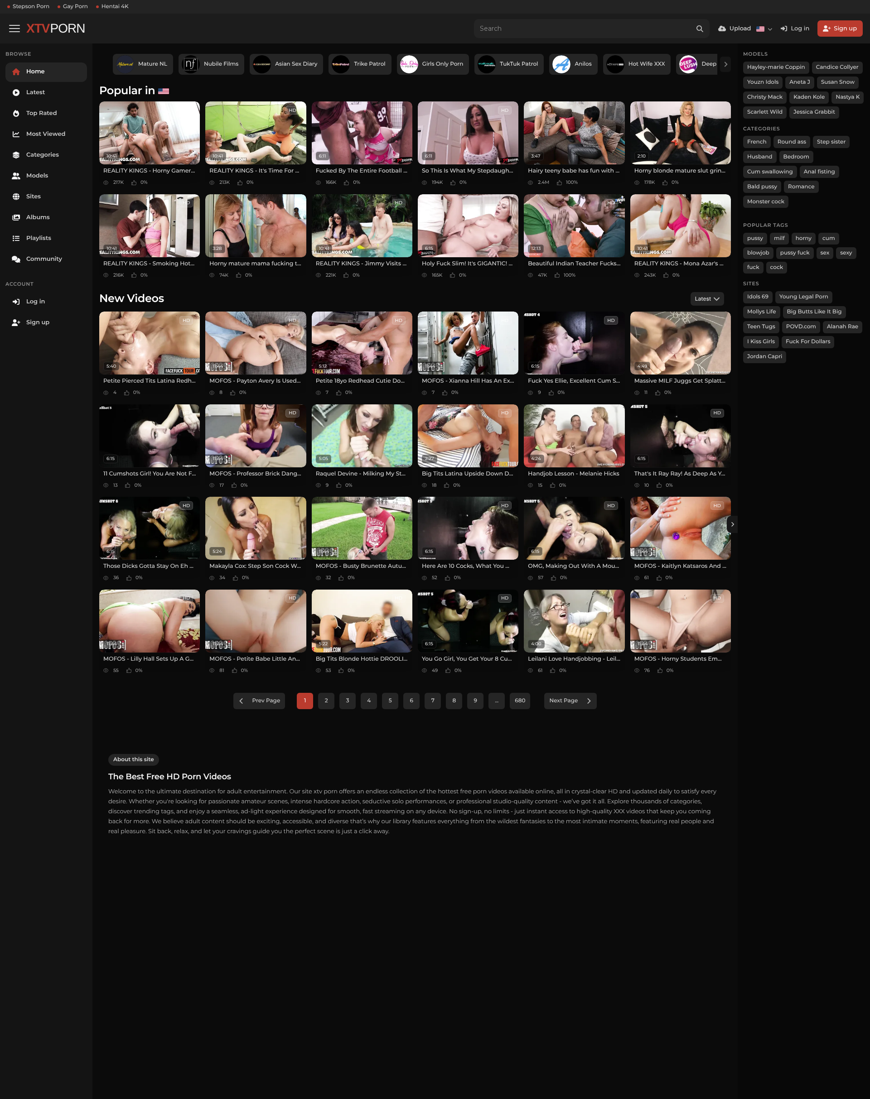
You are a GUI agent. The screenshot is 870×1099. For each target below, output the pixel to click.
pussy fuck (795, 253)
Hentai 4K (115, 6)
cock (776, 267)
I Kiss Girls (761, 341)
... (496, 700)
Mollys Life (761, 311)
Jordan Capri (764, 356)
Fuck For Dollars (808, 341)
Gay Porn (75, 6)
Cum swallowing (770, 171)
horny (804, 238)
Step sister (831, 142)
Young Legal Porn (803, 296)
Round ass (792, 142)
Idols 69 (757, 296)
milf (779, 238)
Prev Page (266, 700)
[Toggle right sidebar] (732, 524)
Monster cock (765, 201)
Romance (801, 186)
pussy (755, 238)
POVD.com (801, 326)
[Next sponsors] (725, 64)
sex (825, 253)
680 (520, 700)
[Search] (700, 28)
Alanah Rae (842, 326)
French (757, 142)
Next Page (563, 700)
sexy (846, 253)
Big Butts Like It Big (814, 311)
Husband (760, 157)
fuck (753, 267)
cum (828, 238)
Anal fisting (819, 171)
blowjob (758, 253)
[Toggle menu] (14, 28)
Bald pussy (762, 186)
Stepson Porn (31, 6)
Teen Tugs (761, 326)
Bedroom (796, 157)
